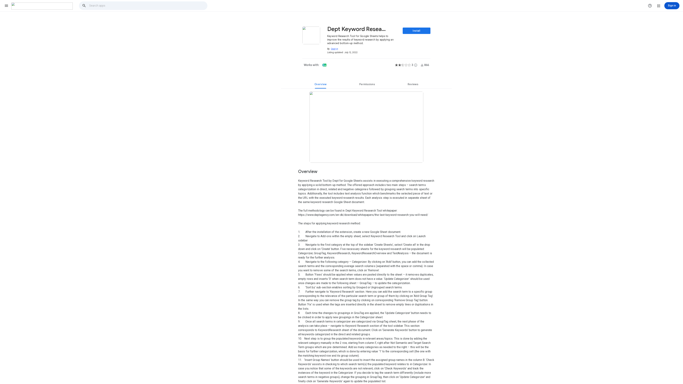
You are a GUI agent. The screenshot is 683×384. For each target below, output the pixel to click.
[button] (6, 5)
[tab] (320, 84)
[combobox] (148, 6)
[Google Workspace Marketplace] (42, 6)
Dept (334, 48)
